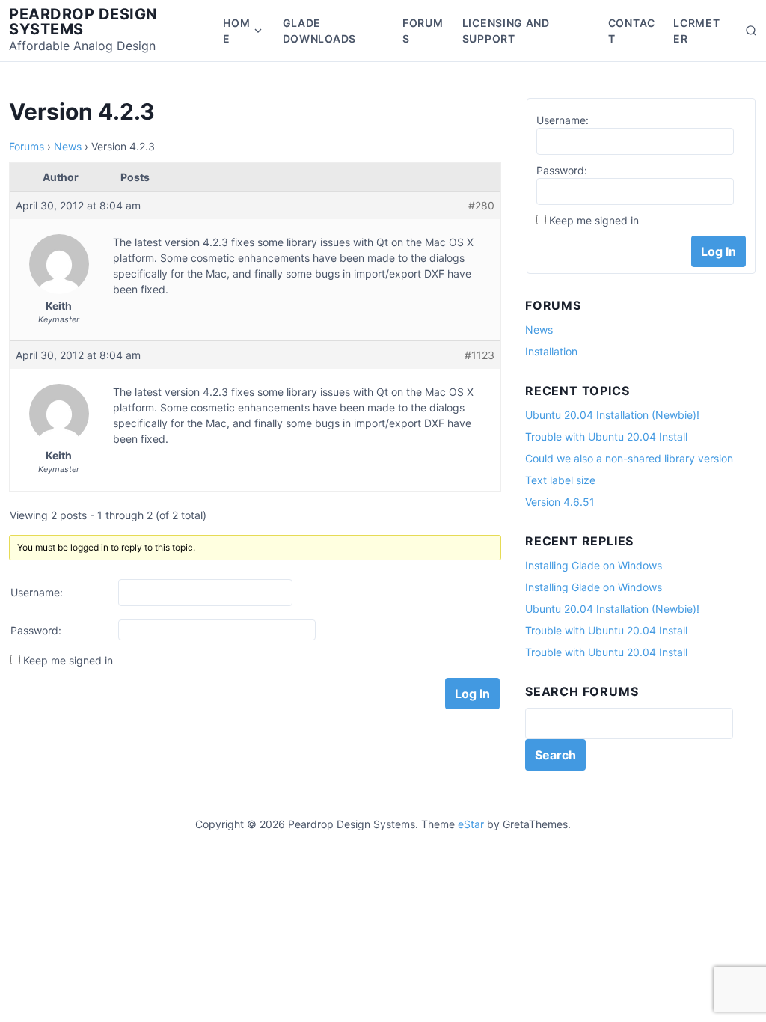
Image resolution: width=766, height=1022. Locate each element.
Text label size (560, 480)
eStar (471, 824)
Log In (472, 693)
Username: (36, 592)
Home (236, 30)
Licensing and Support (506, 30)
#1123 (479, 355)
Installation (551, 351)
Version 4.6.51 (560, 501)
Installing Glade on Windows (593, 565)
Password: (35, 630)
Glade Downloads (319, 30)
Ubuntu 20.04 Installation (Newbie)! (612, 415)
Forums (423, 30)
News (68, 146)
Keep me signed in (68, 660)
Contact (631, 30)
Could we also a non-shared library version (629, 458)
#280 (481, 205)
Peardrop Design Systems (83, 21)
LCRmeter (696, 30)
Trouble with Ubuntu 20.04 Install (606, 436)
